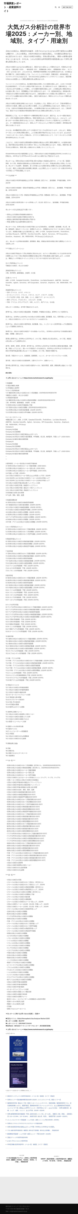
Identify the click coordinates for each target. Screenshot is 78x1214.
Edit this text (67, 7)
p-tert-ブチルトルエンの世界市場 (17, 1141)
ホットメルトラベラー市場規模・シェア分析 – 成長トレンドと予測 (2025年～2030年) (33, 1120)
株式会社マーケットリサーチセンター (18, 1206)
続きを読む (9, 373)
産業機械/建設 (54, 20)
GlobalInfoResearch (42, 20)
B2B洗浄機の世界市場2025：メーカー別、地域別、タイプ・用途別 (27, 1144)
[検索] (55, 7)
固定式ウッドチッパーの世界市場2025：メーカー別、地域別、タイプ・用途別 (30, 1096)
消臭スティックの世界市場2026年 (17, 1137)
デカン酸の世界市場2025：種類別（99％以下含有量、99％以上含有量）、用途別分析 (33, 1130)
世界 (49, 20)
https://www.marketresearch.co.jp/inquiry (38, 378)
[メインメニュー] (59, 7)
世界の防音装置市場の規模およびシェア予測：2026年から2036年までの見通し (31, 1127)
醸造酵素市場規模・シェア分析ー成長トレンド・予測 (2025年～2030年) (29, 1134)
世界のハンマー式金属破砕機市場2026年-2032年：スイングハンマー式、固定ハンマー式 (34, 1099)
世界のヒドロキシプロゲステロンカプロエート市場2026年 (24, 1123)
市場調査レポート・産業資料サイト (12, 7)
